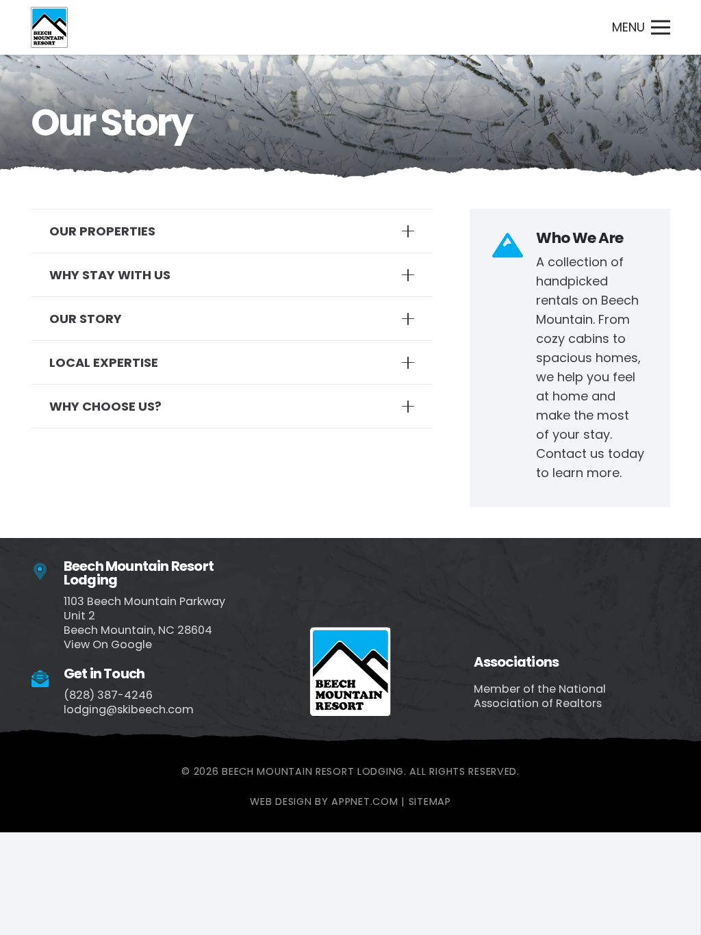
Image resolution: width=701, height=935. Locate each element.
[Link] (49, 27)
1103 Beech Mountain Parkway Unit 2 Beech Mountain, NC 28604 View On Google (144, 622)
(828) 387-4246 (108, 695)
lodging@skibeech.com (129, 709)
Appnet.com (364, 801)
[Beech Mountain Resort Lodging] (47, 572)
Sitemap (430, 801)
